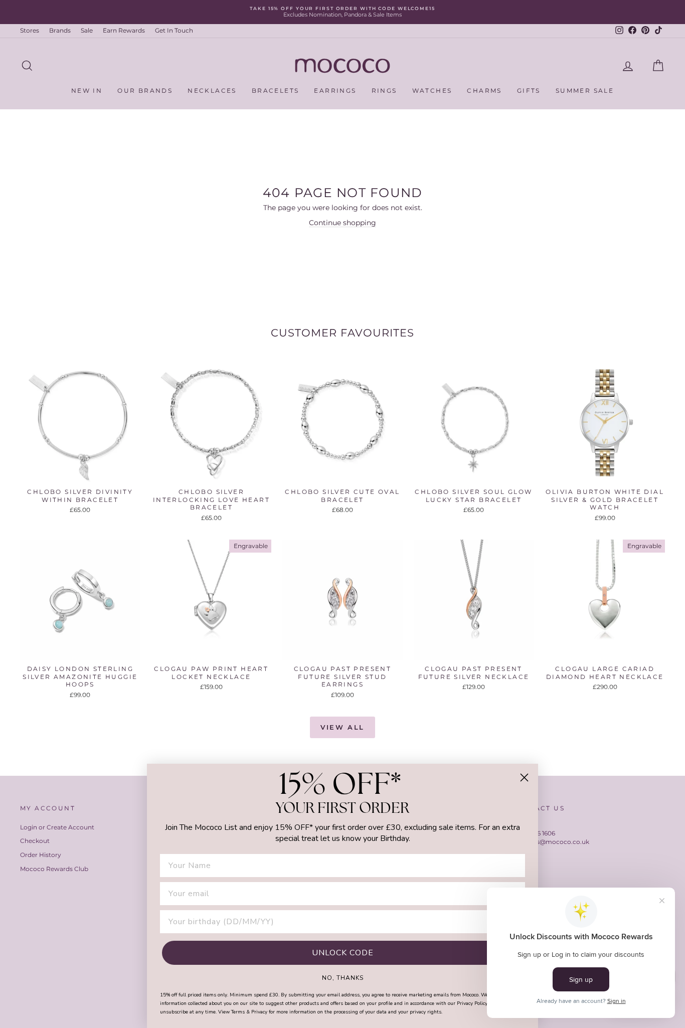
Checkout (35, 840)
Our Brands (145, 90)
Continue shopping (342, 222)
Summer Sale (585, 90)
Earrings (335, 90)
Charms (484, 90)
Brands (60, 30)
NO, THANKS (343, 977)
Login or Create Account (57, 827)
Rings (384, 90)
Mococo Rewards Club (54, 869)
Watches (432, 90)
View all (342, 727)
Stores (29, 30)
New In (86, 90)
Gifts (529, 90)
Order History (40, 855)
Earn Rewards (124, 30)
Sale (87, 30)
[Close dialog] (524, 777)
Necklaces (212, 90)
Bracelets (275, 90)
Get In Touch (174, 30)
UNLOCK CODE (343, 952)
